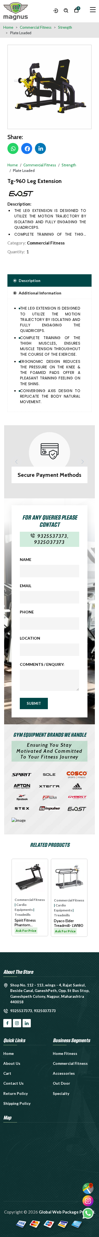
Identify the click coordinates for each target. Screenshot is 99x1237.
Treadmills (20, 915)
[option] (49, 87)
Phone (27, 612)
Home (8, 27)
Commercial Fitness (46, 242)
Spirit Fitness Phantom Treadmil (22, 922)
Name (25, 559)
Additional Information (40, 293)
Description (29, 280)
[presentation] (16, 462)
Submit (34, 703)
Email (25, 585)
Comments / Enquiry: (42, 664)
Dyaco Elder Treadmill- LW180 (66, 923)
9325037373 (49, 542)
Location (30, 638)
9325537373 (52, 536)
